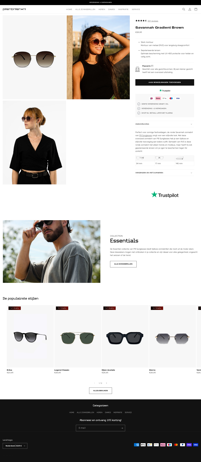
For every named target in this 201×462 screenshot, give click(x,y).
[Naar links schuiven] (94, 383)
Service (128, 413)
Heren (99, 413)
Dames (108, 413)
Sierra (152, 370)
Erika (9, 370)
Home (71, 413)
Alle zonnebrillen (123, 264)
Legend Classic (61, 370)
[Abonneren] (122, 428)
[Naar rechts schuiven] (107, 383)
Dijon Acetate (108, 370)
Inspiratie (117, 413)
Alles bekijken (100, 391)
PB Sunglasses (145, 135)
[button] (184, 9)
